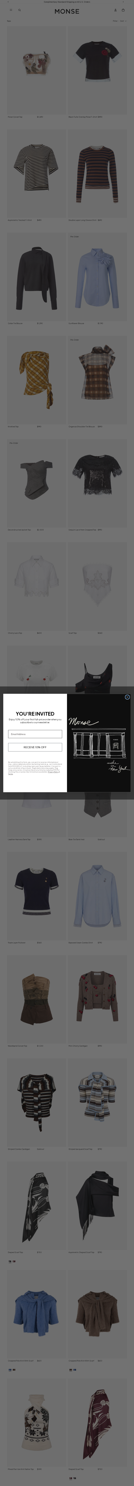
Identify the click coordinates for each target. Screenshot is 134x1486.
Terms (10, 774)
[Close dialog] (127, 697)
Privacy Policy (53, 772)
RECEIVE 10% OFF (35, 747)
